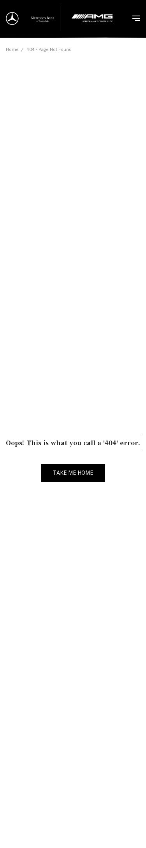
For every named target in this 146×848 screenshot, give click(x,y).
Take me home (73, 472)
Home (12, 49)
